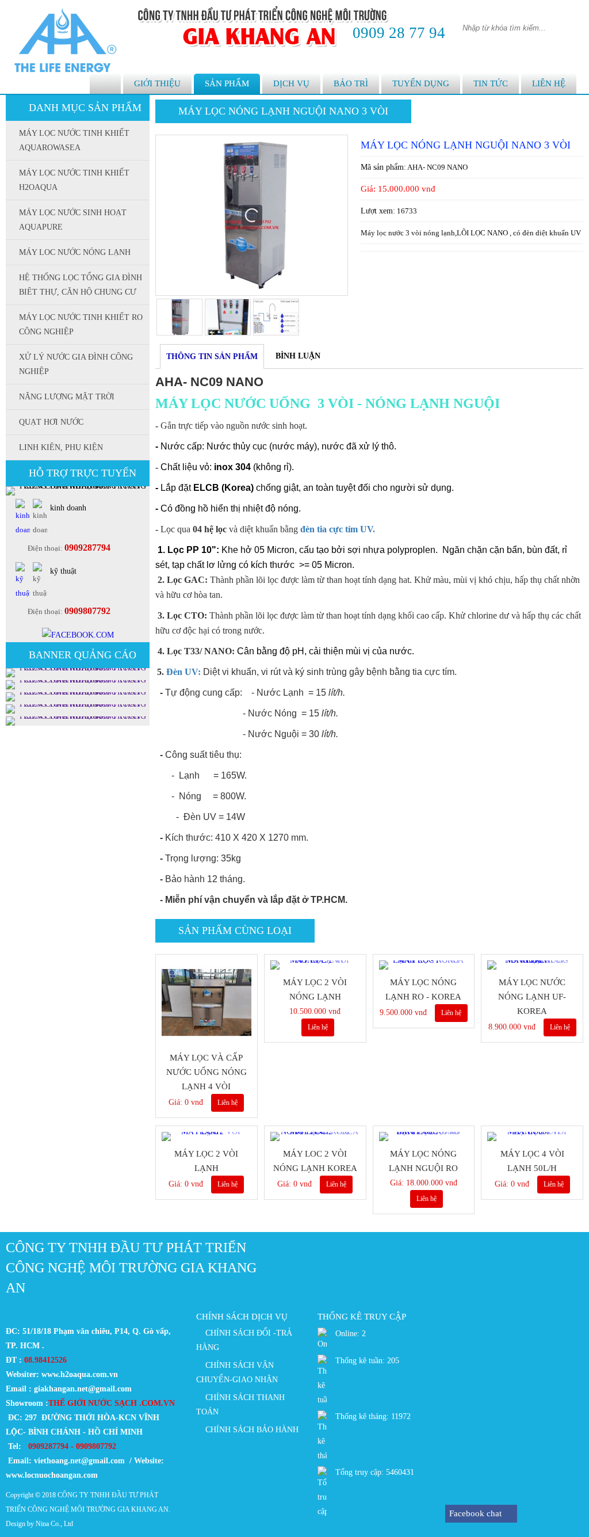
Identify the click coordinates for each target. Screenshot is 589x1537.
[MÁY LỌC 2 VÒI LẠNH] (206, 1136)
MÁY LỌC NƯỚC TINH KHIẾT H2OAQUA (74, 180)
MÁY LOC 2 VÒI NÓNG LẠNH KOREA (315, 1161)
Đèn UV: (183, 672)
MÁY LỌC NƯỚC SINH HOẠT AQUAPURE (73, 219)
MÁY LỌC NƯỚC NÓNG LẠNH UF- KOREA (532, 997)
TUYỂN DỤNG (420, 83)
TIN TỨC (490, 83)
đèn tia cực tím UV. (337, 529)
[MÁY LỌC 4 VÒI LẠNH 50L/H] (532, 1136)
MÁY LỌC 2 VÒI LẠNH (206, 1161)
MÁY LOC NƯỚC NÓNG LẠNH (75, 252)
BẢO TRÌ (351, 83)
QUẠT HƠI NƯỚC (51, 422)
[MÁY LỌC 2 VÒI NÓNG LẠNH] (315, 965)
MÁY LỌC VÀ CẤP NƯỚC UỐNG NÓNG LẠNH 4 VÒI (206, 1072)
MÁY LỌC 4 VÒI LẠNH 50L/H (532, 1161)
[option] (251, 215)
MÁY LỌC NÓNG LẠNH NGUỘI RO (423, 1161)
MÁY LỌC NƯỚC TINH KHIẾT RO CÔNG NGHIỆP (81, 324)
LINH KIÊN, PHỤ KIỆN (61, 447)
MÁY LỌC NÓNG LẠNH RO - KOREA (423, 989)
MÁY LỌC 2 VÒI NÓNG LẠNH (315, 989)
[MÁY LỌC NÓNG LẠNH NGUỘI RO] (424, 1136)
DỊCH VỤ (291, 83)
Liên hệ (548, 83)
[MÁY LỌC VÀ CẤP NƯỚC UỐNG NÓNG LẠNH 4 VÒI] (206, 1003)
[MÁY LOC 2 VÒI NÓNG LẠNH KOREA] (315, 1136)
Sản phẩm (227, 83)
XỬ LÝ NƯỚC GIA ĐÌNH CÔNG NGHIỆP (76, 364)
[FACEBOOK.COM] (78, 635)
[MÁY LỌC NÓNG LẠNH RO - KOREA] (424, 965)
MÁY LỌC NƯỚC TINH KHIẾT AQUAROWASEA (74, 140)
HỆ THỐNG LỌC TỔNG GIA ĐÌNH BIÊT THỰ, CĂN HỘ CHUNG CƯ (80, 284)
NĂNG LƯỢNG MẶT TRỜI (66, 396)
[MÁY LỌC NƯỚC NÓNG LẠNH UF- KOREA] (532, 965)
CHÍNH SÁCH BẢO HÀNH (252, 1429)
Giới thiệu (157, 83)
